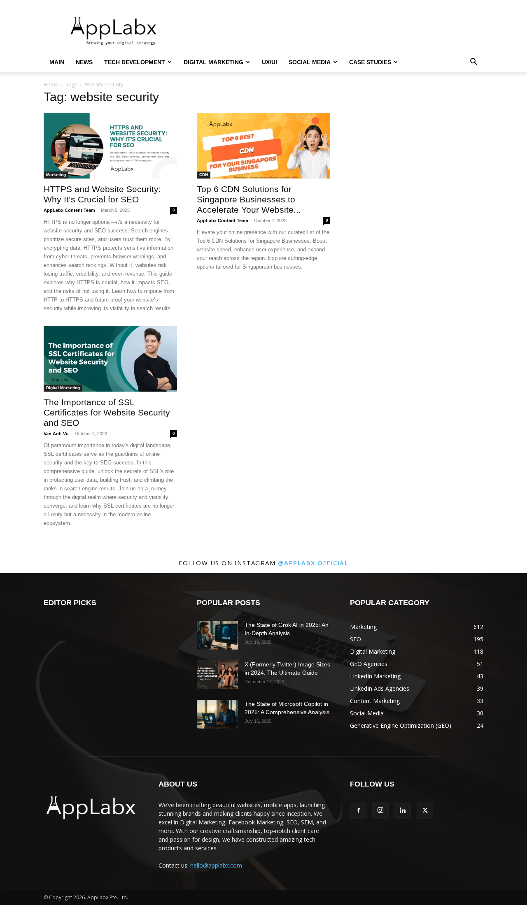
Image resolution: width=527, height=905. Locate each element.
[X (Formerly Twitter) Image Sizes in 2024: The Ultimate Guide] (217, 674)
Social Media (310, 62)
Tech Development (134, 62)
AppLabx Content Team (69, 210)
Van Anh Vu (56, 433)
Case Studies (370, 62)
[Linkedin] (402, 811)
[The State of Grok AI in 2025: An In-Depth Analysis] (217, 635)
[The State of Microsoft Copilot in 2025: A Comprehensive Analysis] (217, 714)
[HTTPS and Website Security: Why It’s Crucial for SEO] (110, 146)
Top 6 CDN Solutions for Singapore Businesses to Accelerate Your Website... (249, 199)
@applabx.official (313, 563)
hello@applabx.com (216, 865)
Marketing (56, 174)
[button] (473, 63)
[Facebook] (358, 811)
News (84, 62)
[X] (425, 811)
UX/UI (269, 62)
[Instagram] (380, 811)
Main (56, 62)
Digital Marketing (213, 62)
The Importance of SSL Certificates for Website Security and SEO (107, 412)
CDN (203, 174)
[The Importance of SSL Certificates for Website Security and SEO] (110, 359)
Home (51, 84)
